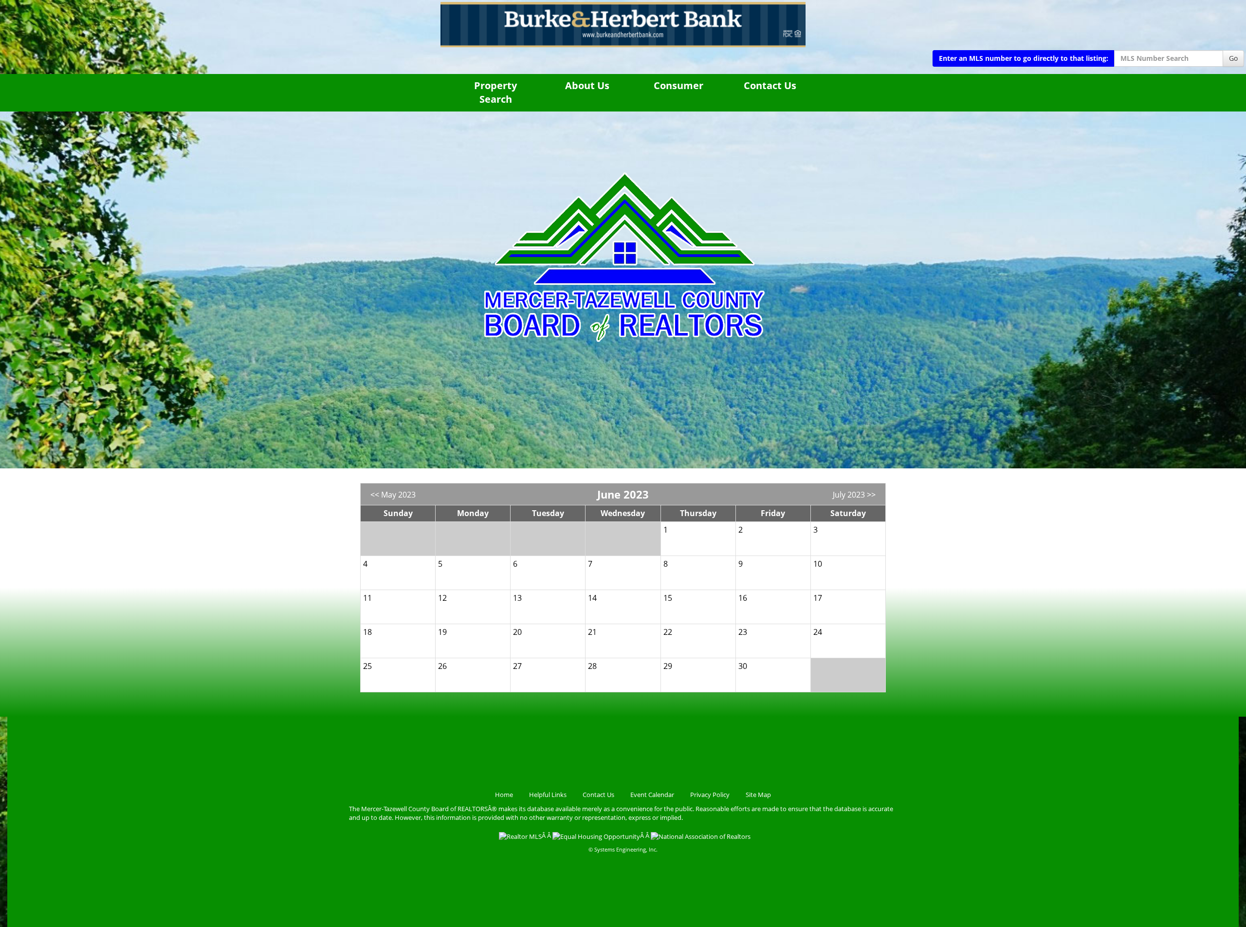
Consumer (678, 85)
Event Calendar (652, 794)
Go (1233, 58)
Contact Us (770, 85)
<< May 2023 (393, 494)
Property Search (495, 92)
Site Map (758, 794)
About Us (587, 85)
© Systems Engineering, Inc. (623, 849)
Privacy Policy (710, 794)
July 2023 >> (854, 494)
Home (504, 794)
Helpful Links (548, 794)
